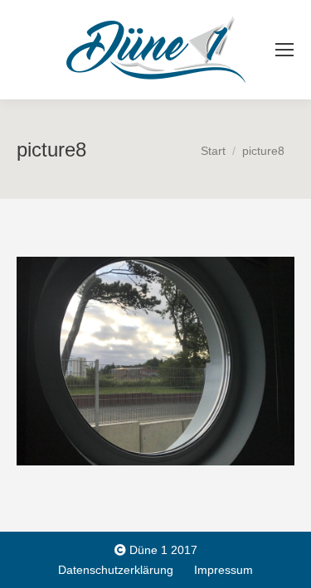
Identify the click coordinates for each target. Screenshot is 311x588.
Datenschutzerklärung (115, 569)
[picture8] (155, 361)
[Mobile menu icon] (284, 50)
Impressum (223, 569)
